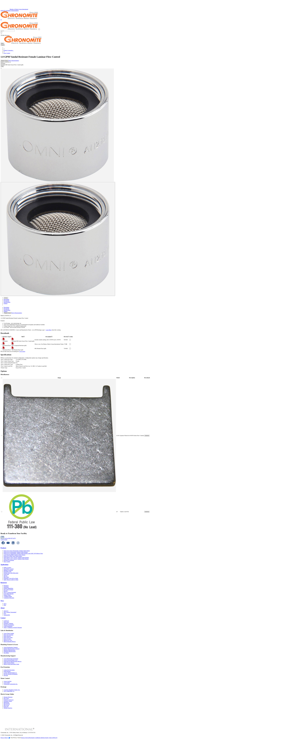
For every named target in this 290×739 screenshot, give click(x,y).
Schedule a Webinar (8, 623)
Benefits (6, 591)
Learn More (48, 330)
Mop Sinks (6, 577)
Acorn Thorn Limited (9, 633)
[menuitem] (6, 299)
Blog (5, 605)
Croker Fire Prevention (9, 670)
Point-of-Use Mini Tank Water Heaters (13, 556)
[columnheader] (7, 337)
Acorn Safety (7, 682)
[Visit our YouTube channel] (8, 545)
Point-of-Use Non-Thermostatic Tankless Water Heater (17, 550)
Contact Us (6, 620)
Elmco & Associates (8, 634)
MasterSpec (6, 702)
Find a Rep (6, 622)
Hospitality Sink (7, 571)
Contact (3, 618)
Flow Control (7, 53)
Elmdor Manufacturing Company (11, 648)
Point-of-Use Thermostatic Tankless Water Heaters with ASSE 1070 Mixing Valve (23, 553)
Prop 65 (55, 737)
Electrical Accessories (9, 560)
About (3, 608)
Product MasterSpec (8, 588)
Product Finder (7, 595)
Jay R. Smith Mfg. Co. (9, 691)
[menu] (145, 310)
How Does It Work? (8, 589)
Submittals (6, 587)
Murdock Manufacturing (9, 650)
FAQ (5, 613)
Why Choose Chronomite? (10, 612)
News (2, 601)
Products (3, 548)
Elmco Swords (7, 639)
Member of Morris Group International (19, 9)
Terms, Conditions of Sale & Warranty (13, 627)
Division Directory (8, 697)
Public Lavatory (7, 567)
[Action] (70, 340)
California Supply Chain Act (47, 737)
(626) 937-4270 (4, 10)
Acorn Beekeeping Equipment (11, 658)
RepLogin (6, 706)
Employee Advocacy (9, 699)
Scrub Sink (6, 574)
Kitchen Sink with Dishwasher (11, 573)
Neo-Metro (6, 652)
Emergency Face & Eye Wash (11, 578)
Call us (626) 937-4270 (10, 538)
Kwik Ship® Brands (8, 593)
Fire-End (6, 675)
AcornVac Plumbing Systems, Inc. (12, 689)
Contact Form (4, 539)
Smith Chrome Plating (9, 662)
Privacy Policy (4, 737)
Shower (5, 575)
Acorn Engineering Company (11, 647)
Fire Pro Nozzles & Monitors (10, 674)
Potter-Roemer (7, 671)
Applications (4, 564)
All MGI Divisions (5, 35)
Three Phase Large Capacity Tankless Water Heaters (16, 559)
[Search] (1, 32)
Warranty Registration (9, 624)
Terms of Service (25, 737)
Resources (4, 582)
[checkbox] (145, 34)
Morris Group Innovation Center (11, 664)
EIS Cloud (6, 698)
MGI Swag (6, 705)
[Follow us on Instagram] (18, 545)
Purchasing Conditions (34, 737)
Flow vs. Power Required (10, 592)
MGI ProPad (7, 703)
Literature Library (8, 701)
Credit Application (8, 626)
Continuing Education (9, 597)
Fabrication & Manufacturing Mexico (12, 661)
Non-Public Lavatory (9, 569)
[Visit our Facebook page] (3, 545)
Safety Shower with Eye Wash (11, 579)
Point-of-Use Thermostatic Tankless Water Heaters (16, 552)
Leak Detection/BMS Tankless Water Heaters (14, 554)
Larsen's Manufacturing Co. (10, 672)
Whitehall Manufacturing (10, 651)
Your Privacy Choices (16, 737)
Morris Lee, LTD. (8, 640)
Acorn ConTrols (7, 681)
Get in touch (22, 351)
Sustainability (7, 615)
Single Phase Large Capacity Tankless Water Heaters (16, 557)
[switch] (1, 33)
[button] (1, 20)
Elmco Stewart (7, 636)
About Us (6, 610)
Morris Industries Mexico (10, 641)
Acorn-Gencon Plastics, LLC (11, 660)
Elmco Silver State (8, 637)
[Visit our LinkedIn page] (13, 545)
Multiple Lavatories (8, 570)
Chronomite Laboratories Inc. (11, 684)
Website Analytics (8, 708)
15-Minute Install (8, 596)
